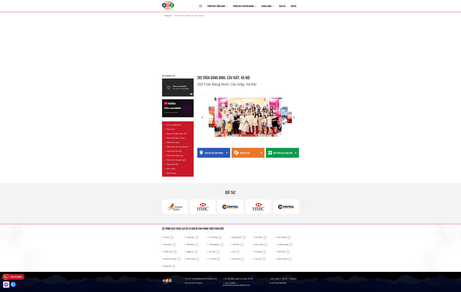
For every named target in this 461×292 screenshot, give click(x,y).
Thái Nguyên (215, 244)
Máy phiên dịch (172, 164)
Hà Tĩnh (214, 251)
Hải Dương (283, 237)
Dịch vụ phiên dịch (173, 125)
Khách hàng (171, 173)
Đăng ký (293, 278)
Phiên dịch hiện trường (175, 138)
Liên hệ (293, 5)
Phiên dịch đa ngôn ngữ (175, 160)
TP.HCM (214, 259)
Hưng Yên (192, 237)
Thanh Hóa (170, 251)
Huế (235, 251)
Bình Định (283, 251)
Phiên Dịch (170, 129)
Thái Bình (237, 244)
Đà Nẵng (260, 251)
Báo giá (282, 5)
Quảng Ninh (238, 237)
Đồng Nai (169, 266)
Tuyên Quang (284, 244)
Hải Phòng (215, 237)
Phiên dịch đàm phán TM (176, 133)
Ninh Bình (192, 244)
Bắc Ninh (260, 237)
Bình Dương (284, 259)
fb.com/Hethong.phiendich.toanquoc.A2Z (200, 278)
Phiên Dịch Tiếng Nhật (216, 5)
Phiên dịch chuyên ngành (243, 5)
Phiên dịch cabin (172, 142)
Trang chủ (168, 15)
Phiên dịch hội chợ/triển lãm (177, 147)
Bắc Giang (260, 244)
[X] (200, 6)
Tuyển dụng (274, 278)
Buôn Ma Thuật (171, 259)
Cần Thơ (260, 259)
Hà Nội (168, 237)
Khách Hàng (267, 5)
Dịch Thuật (170, 169)
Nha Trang (192, 259)
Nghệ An (191, 251)
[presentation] (158, 207)
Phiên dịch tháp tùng (174, 155)
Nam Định (169, 244)
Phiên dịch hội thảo (174, 151)
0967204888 (15, 277)
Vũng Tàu (237, 259)
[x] (5, 277)
